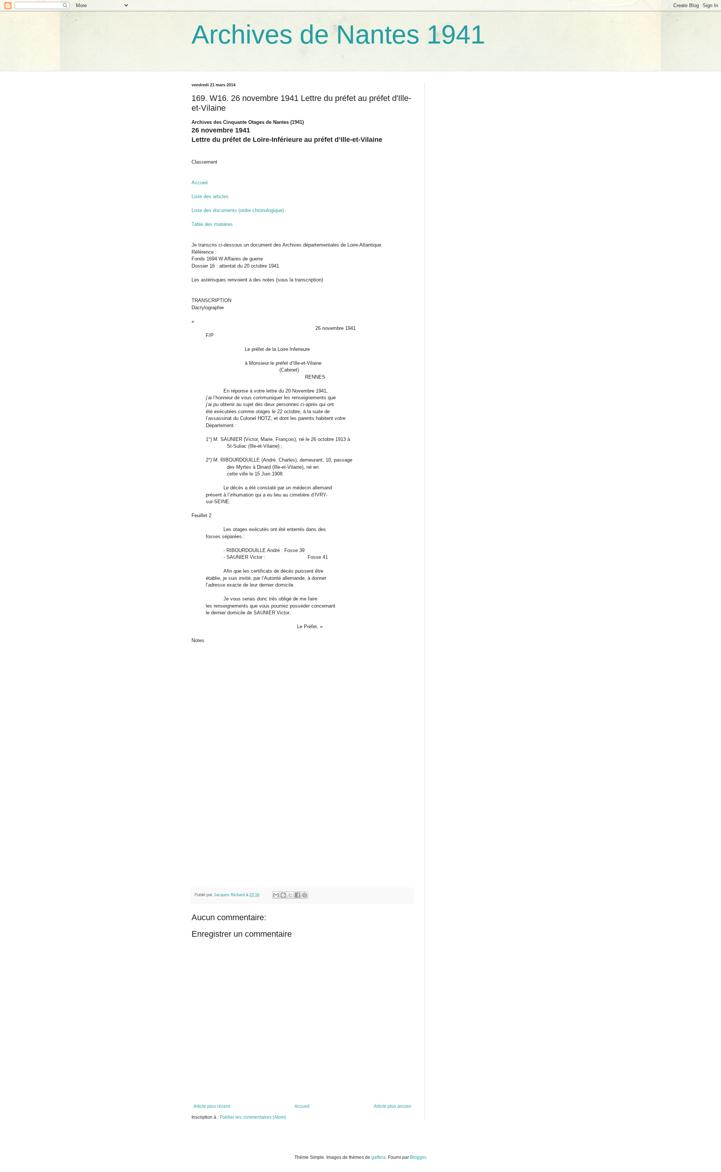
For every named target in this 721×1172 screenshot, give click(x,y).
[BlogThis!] (283, 895)
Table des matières (212, 224)
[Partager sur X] (290, 895)
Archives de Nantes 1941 (338, 34)
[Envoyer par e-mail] (276, 895)
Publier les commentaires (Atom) (253, 1117)
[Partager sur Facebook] (297, 895)
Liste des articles (210, 196)
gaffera (378, 1157)
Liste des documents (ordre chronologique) (238, 210)
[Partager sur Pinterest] (304, 895)
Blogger (418, 1157)
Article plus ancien (392, 1106)
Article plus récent (211, 1106)
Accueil (200, 182)
